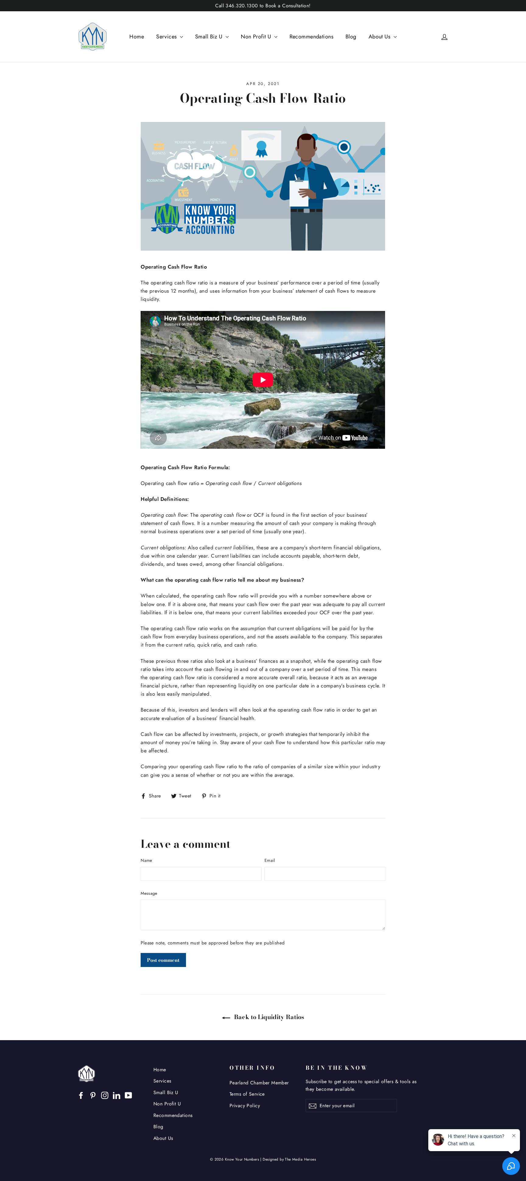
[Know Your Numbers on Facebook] (81, 1095)
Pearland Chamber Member (259, 1082)
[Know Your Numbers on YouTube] (128, 1095)
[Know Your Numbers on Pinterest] (92, 1095)
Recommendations (311, 37)
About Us (380, 37)
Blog (350, 37)
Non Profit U (257, 37)
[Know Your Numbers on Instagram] (104, 1095)
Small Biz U (209, 37)
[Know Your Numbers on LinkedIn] (116, 1095)
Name (146, 860)
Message (149, 893)
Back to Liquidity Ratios (268, 1017)
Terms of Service (247, 1093)
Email (270, 860)
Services (167, 37)
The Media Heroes (300, 1159)
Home (136, 37)
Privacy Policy (245, 1105)
